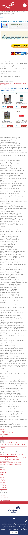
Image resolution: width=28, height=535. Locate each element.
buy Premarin (3, 429)
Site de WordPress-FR (5, 500)
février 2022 (2, 469)
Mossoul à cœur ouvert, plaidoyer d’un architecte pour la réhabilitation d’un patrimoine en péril (13, 455)
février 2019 (2, 484)
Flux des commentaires (5, 499)
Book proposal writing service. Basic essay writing (11, 462)
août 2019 (2, 474)
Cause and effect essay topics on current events (10, 464)
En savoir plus (24, 529)
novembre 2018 (3, 489)
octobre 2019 (3, 471)
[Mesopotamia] (9, 5)
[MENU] (25, 5)
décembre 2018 (3, 487)
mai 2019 (2, 479)
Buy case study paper (4, 461)
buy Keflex (2, 431)
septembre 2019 (3, 472)
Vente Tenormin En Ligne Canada (8, 433)
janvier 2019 (3, 486)
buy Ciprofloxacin (4, 434)
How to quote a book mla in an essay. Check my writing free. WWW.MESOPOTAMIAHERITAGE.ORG (13, 458)
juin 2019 (2, 477)
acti (4, 443)
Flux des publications (4, 497)
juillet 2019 (2, 476)
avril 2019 (2, 481)
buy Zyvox (2, 159)
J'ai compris (14, 532)
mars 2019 (2, 482)
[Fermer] (26, 521)
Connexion (2, 496)
